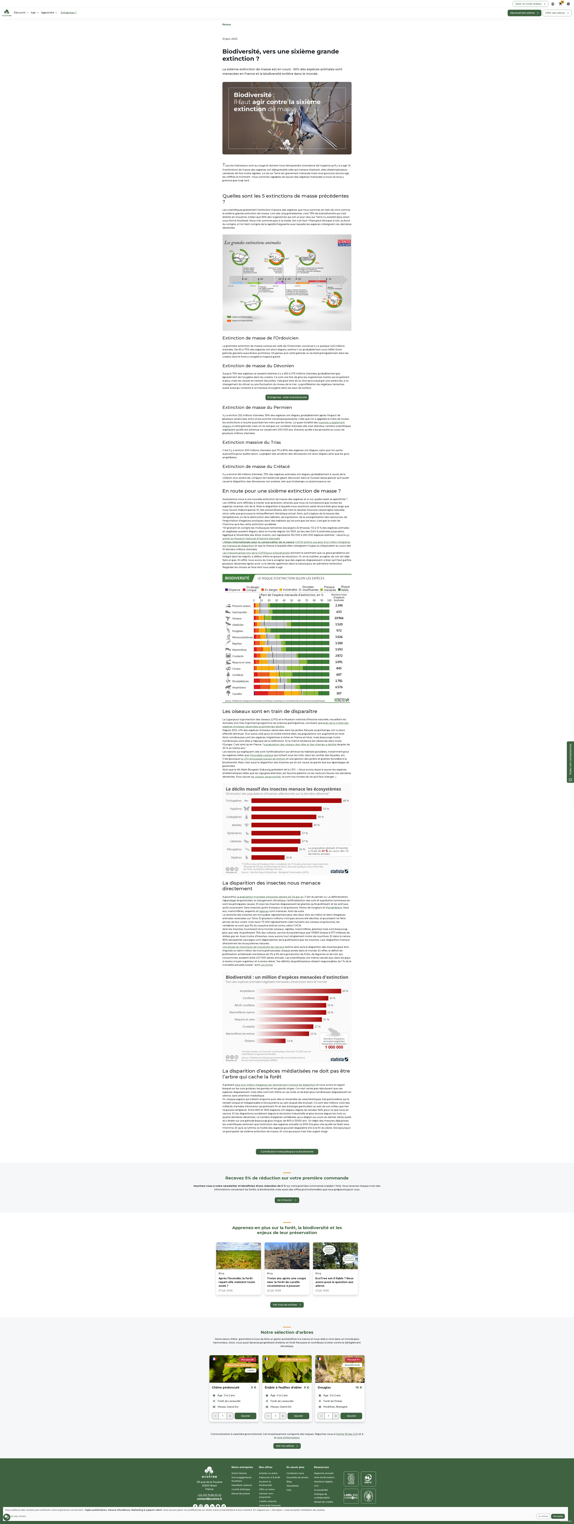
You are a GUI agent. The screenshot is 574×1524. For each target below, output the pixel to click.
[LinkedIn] (212, 1506)
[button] (530, 4)
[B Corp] (351, 1478)
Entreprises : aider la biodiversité (287, 397)
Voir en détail (234, 1369)
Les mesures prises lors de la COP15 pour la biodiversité (256, 553)
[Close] (566, 1512)
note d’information (288, 1437)
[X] (206, 1506)
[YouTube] (218, 1506)
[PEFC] (368, 1478)
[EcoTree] (6, 12)
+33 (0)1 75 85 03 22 (209, 1495)
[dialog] (285, 1514)
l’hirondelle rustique (261, 755)
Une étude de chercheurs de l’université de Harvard (253, 947)
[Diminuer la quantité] (215, 1416)
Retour (226, 24)
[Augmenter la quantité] (230, 1416)
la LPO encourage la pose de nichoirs (263, 758)
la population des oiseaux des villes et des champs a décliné (300, 744)
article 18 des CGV (347, 1434)
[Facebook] (195, 1506)
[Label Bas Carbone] (351, 1496)
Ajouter (245, 1415)
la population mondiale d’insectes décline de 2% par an (270, 896)
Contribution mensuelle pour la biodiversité (287, 1151)
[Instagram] (201, 1506)
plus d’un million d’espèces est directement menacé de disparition (275, 1084)
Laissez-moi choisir (15, 1516)
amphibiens (335, 907)
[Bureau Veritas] (368, 1496)
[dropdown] (552, 4)
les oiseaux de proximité (266, 776)
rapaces (264, 911)
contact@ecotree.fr (209, 1498)
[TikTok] (223, 1506)
